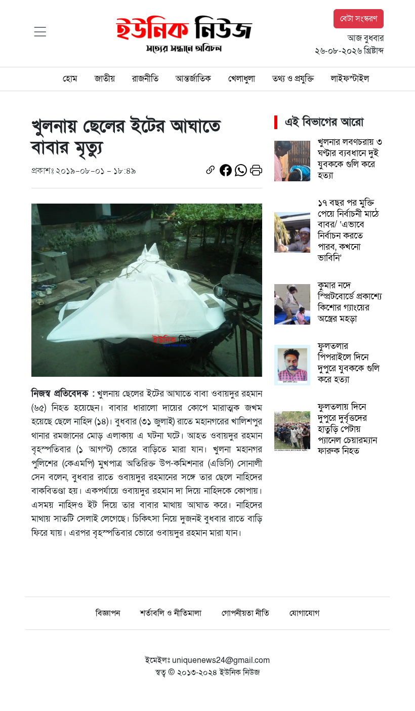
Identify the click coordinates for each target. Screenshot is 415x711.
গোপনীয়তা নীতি (245, 613)
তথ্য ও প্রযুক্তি (293, 79)
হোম (70, 79)
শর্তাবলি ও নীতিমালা (170, 613)
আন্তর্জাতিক (193, 79)
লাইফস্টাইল (350, 79)
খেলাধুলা (241, 79)
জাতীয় (105, 79)
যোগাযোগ (304, 613)
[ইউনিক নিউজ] (182, 32)
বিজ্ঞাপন (108, 613)
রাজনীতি (145, 79)
